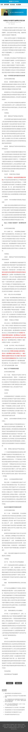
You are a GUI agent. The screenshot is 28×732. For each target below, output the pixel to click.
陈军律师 (6, 4)
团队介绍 (18, 683)
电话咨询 (10, 683)
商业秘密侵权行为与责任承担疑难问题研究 (15, 709)
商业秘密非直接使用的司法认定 (12, 714)
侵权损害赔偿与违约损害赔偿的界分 (13, 693)
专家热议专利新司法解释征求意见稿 (14, 20)
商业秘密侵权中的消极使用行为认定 (13, 712)
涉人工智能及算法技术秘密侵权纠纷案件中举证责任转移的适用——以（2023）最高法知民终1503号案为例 (15, 700)
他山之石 (13, 24)
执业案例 (18, 4)
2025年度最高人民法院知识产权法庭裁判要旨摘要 (15, 696)
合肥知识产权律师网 (14, 1)
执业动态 (12, 4)
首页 (2, 4)
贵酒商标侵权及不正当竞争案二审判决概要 (15, 707)
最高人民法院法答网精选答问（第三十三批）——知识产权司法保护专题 (15, 704)
